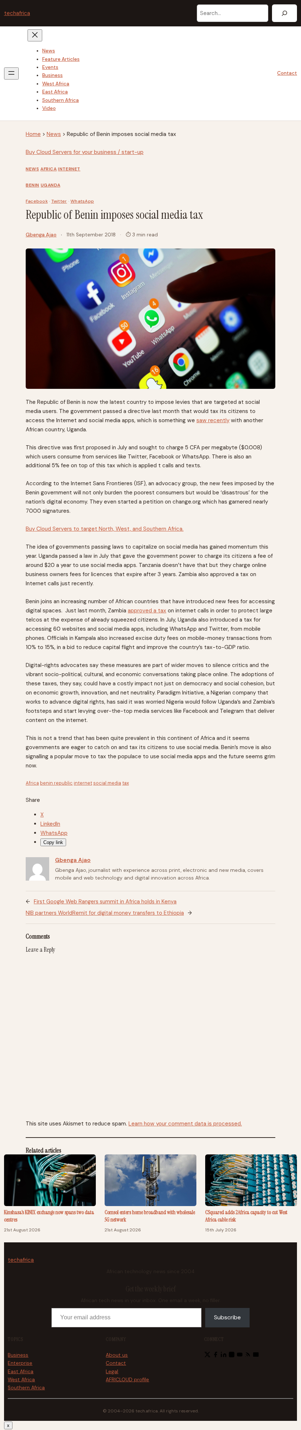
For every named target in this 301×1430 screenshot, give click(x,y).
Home (33, 134)
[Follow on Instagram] (231, 1356)
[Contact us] (256, 1356)
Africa (48, 169)
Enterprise (20, 1363)
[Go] (284, 13)
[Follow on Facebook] (215, 1356)
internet (83, 783)
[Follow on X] (207, 1356)
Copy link (53, 842)
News (54, 134)
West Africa (21, 1379)
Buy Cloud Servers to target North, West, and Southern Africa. (105, 528)
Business (18, 1355)
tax (125, 783)
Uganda (51, 185)
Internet (69, 169)
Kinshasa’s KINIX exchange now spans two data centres (49, 1216)
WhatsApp (82, 201)
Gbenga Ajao (41, 235)
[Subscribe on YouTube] (239, 1356)
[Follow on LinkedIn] (223, 1356)
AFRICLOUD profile (127, 1379)
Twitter (59, 201)
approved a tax (147, 610)
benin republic (56, 783)
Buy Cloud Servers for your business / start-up (85, 152)
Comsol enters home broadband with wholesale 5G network (150, 1216)
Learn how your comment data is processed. (185, 1123)
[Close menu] (35, 35)
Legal (112, 1371)
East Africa (20, 1371)
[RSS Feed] (247, 1356)
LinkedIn (50, 824)
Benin (32, 185)
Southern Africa (26, 1388)
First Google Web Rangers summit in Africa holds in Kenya (105, 901)
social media (107, 783)
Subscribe (227, 1317)
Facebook (37, 201)
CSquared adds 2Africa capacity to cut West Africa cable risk (246, 1216)
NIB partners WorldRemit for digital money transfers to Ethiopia (105, 913)
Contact (287, 73)
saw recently (212, 420)
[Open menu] (11, 73)
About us (117, 1355)
